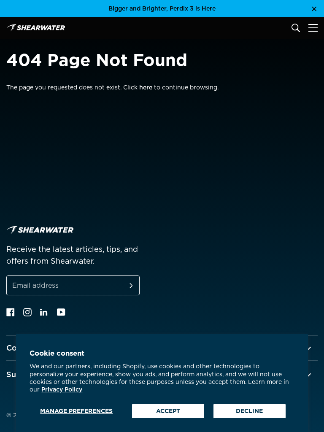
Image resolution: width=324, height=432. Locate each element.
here (145, 87)
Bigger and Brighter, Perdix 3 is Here (162, 8)
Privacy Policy (61, 389)
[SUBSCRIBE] (121, 285)
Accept (168, 411)
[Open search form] (296, 28)
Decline (249, 411)
